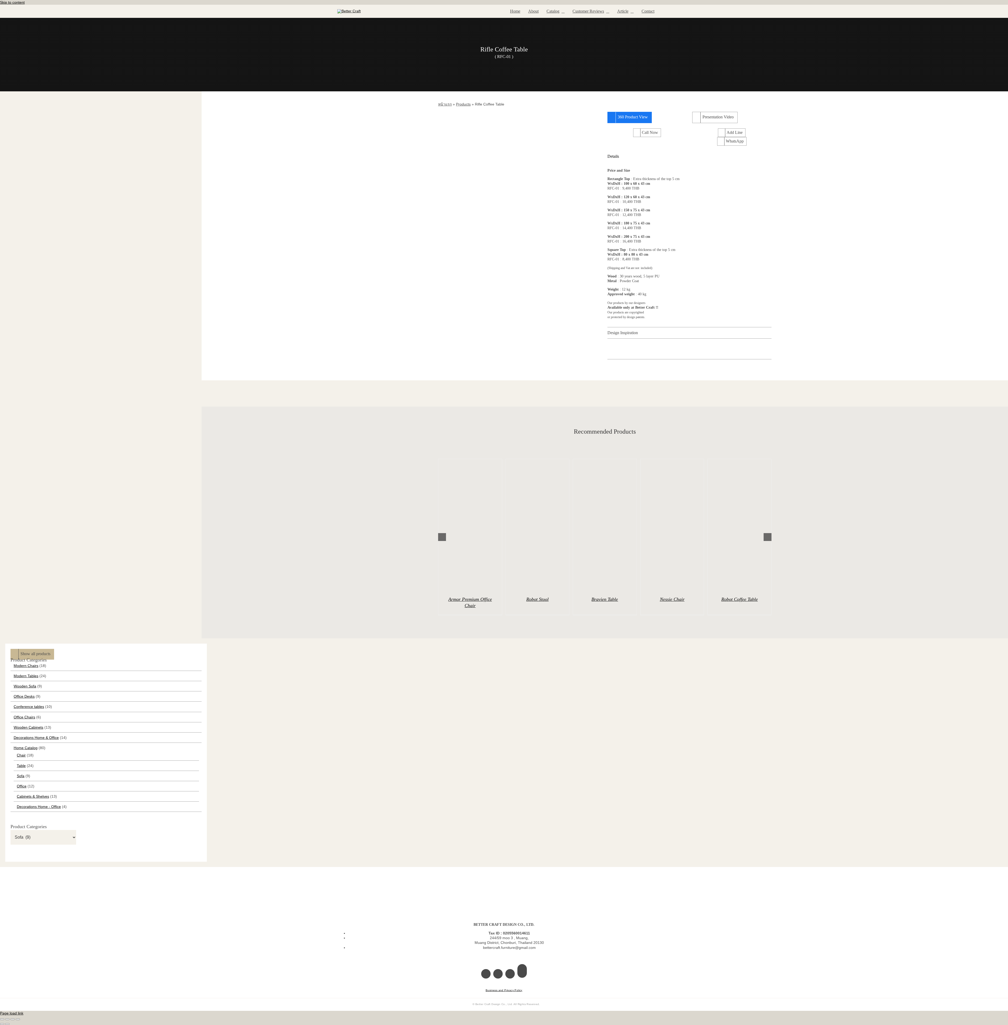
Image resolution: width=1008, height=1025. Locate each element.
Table (21, 766)
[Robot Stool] (537, 525)
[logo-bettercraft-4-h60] (349, 11)
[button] (689, 156)
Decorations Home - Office (39, 807)
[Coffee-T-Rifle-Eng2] (520, 204)
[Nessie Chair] (672, 525)
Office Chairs (24, 717)
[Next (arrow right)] (7, 1024)
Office (22, 786)
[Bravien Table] (605, 525)
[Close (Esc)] (18, 1019)
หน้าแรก (445, 104)
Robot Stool (537, 599)
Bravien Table (604, 599)
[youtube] (510, 974)
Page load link (11, 1013)
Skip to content (12, 2)
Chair (21, 755)
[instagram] (498, 974)
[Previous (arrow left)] (2, 1024)
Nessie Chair (672, 599)
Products (463, 104)
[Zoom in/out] (2, 1019)
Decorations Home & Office (36, 737)
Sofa (20, 776)
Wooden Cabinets (28, 727)
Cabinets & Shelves (33, 796)
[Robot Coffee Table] (739, 525)
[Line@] (522, 971)
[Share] (12, 1019)
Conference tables (29, 707)
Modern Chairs (26, 666)
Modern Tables (26, 676)
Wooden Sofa (25, 686)
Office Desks (24, 696)
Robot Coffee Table (739, 599)
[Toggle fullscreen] (7, 1019)
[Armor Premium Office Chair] (470, 525)
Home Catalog (26, 748)
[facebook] (486, 974)
